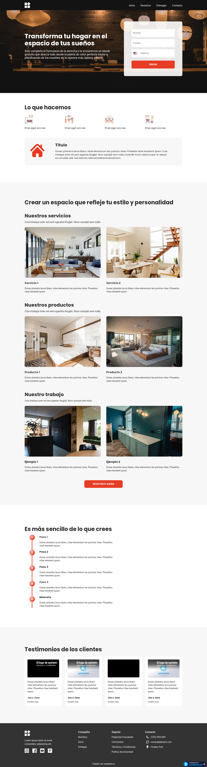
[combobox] (135, 53)
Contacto (177, 5)
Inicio (132, 5)
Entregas (161, 5)
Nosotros (146, 5)
